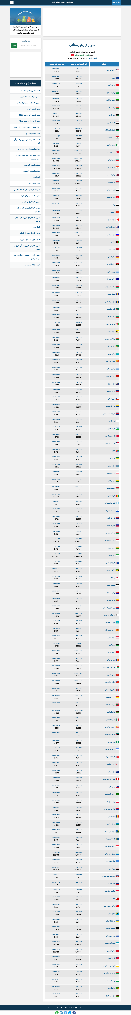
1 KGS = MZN (56, 733)
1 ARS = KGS (78, 270)
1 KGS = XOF (56, 971)
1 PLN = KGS (78, 800)
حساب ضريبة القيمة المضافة (29, 91)
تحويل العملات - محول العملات (28, 103)
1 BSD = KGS (78, 352)
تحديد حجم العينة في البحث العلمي (27, 190)
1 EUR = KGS (78, 76)
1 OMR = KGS (78, 106)
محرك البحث (25, 41)
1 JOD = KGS (78, 113)
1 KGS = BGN (56, 315)
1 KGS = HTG (56, 524)
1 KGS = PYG (56, 807)
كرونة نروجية (111, 757)
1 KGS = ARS (56, 270)
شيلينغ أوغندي (111, 928)
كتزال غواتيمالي (110, 503)
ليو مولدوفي (111, 660)
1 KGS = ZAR (56, 979)
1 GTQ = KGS (78, 501)
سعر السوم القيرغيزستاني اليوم (62, 2)
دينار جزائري (111, 145)
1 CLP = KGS (78, 397)
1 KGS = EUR (56, 76)
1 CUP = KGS (78, 419)
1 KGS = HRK (56, 516)
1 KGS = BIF (56, 322)
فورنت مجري (111, 533)
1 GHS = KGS (78, 479)
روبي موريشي (111, 697)
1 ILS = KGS (78, 128)
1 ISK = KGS (78, 561)
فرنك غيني (112, 495)
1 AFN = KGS (78, 240)
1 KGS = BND (56, 330)
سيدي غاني (112, 481)
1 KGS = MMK (56, 680)
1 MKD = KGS (78, 673)
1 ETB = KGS (78, 456)
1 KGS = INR (56, 546)
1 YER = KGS (78, 203)
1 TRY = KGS (78, 83)
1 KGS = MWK (56, 710)
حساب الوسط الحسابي (31, 171)
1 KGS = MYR (56, 725)
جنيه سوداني (111, 190)
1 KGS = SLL (56, 852)
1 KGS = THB (56, 882)
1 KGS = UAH (56, 919)
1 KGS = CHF (56, 389)
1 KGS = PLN (56, 800)
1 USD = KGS (78, 68)
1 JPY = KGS (78, 576)
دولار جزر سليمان (109, 831)
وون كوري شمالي (109, 607)
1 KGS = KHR (56, 591)
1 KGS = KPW (56, 606)
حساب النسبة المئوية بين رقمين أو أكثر (27, 141)
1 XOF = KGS (78, 971)
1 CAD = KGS (78, 218)
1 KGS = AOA (56, 262)
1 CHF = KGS (78, 389)
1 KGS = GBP (56, 225)
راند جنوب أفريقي (109, 980)
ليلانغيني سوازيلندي (109, 876)
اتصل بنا (50, 1007)
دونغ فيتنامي (111, 951)
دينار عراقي (111, 137)
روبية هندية (112, 548)
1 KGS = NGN (56, 740)
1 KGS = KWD (56, 158)
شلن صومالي (111, 861)
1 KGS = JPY (56, 576)
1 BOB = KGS (78, 337)
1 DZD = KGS (78, 143)
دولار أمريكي (111, 70)
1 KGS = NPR (56, 762)
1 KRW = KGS (78, 613)
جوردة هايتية (111, 525)
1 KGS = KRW (56, 613)
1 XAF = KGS (78, 964)
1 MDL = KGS (78, 658)
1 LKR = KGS (78, 628)
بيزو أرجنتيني (111, 272)
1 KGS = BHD (56, 151)
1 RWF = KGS (78, 822)
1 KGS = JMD (56, 568)
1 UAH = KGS (78, 919)
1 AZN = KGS (78, 285)
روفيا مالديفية (111, 704)
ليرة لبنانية (112, 167)
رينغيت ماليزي (110, 727)
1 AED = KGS (78, 98)
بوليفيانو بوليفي (110, 339)
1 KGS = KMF (56, 598)
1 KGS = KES (56, 583)
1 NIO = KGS (78, 747)
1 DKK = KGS (78, 434)
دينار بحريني (111, 152)
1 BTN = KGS (78, 359)
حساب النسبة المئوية (32, 133)
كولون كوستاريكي (109, 413)
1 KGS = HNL (56, 509)
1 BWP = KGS (78, 367)
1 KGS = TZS (56, 912)
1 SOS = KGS (78, 859)
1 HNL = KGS (78, 509)
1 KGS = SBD (56, 830)
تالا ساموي (112, 958)
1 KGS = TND (56, 195)
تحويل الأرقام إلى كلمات (31, 202)
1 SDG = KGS (78, 188)
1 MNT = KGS (78, 688)
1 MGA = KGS (78, 665)
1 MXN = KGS (78, 718)
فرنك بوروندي (111, 324)
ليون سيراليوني (110, 854)
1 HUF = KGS (78, 531)
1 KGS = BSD (56, 352)
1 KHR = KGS (78, 591)
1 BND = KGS (78, 330)
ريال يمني (112, 204)
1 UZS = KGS (78, 942)
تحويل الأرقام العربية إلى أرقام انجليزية (28, 209)
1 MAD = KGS (78, 651)
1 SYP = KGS (78, 180)
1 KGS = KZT (56, 621)
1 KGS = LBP (56, 165)
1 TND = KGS (78, 195)
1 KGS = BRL (56, 345)
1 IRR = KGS (78, 553)
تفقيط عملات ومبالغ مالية (30, 196)
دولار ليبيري (111, 637)
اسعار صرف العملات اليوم (30, 97)
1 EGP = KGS (78, 121)
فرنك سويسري (110, 391)
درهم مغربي (111, 652)
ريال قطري (111, 175)
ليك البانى (112, 249)
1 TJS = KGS (78, 889)
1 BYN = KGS (78, 374)
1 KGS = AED (56, 98)
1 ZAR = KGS (78, 979)
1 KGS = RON (56, 815)
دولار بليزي (112, 383)
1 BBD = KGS (78, 300)
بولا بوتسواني (111, 369)
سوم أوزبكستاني (110, 943)
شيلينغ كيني (111, 585)
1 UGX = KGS (78, 927)
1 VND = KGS (78, 949)
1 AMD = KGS (78, 255)
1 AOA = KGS (78, 262)
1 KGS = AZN (56, 285)
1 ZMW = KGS (78, 986)
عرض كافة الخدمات (32, 265)
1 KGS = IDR (56, 539)
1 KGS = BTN (56, 359)
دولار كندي (112, 219)
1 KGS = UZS (56, 942)
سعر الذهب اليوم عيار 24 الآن (29, 121)
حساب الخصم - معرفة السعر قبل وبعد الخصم (27, 157)
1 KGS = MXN (56, 718)
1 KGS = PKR (56, 792)
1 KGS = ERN (56, 449)
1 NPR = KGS (78, 762)
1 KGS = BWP (56, 367)
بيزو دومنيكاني (110, 443)
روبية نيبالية (111, 764)
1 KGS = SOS (56, 859)
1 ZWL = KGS (78, 994)
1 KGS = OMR (56, 106)
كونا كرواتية (111, 518)
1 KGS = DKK (56, 434)
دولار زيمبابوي (111, 995)
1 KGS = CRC (56, 412)
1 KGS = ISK (56, 561)
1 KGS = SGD (56, 845)
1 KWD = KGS (78, 158)
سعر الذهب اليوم (33, 109)
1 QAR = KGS (78, 173)
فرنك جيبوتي (111, 428)
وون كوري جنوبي (110, 615)
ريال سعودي (111, 92)
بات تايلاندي (111, 883)
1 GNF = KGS (78, 494)
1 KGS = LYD (56, 643)
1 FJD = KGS (78, 464)
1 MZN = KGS (78, 733)
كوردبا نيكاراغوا (110, 749)
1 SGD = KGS (78, 845)
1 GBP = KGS (78, 225)
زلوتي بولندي (111, 801)
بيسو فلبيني (111, 787)
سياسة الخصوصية (77, 1007)
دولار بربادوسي (110, 301)
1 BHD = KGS (78, 151)
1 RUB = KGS (78, 233)
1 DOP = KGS (78, 442)
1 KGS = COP (56, 404)
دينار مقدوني (111, 675)
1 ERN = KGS (78, 449)
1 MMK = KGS (78, 680)
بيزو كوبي (112, 421)
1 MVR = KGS (78, 703)
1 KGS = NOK (56, 755)
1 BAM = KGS (78, 292)
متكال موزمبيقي (110, 734)
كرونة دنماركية (110, 436)
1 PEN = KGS (78, 777)
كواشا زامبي (111, 988)
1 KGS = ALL (56, 248)
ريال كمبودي (111, 593)
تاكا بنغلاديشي (111, 309)
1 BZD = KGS (78, 382)
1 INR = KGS (78, 546)
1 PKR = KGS (78, 792)
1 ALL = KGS (78, 248)
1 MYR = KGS (78, 725)
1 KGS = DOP (56, 442)
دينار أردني (112, 115)
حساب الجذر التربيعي (32, 165)
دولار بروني (112, 331)
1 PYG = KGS (78, 807)
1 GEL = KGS (78, 471)
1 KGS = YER (56, 203)
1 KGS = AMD (56, 255)
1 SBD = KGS (78, 830)
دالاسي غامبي (111, 488)
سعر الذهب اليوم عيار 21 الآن (29, 115)
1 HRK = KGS (78, 516)
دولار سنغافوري (110, 846)
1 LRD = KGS (78, 636)
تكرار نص (36, 227)
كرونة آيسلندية (110, 563)
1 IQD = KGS (78, 136)
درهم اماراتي (111, 100)
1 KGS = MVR (56, 703)
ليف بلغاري (112, 316)
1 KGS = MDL (56, 658)
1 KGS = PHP (56, 785)
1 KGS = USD (56, 68)
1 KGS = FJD (56, 464)
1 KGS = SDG (56, 188)
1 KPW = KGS (78, 606)
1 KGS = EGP (56, 121)
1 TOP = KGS (78, 897)
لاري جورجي (111, 473)
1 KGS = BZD (56, 382)
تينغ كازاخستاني (110, 622)
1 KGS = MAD (56, 651)
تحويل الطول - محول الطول (29, 233)
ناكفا (114, 451)
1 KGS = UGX (56, 927)
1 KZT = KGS (78, 621)
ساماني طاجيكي (110, 891)
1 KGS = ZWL (56, 994)
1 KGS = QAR (56, 173)
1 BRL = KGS (78, 345)
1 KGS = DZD (56, 143)
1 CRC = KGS (78, 412)
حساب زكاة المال (33, 183)
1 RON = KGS (78, 815)
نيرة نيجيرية (111, 742)
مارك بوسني (111, 294)
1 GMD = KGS (78, 486)
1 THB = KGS (78, 882)
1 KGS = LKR (56, 628)
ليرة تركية (112, 85)
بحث (14, 45)
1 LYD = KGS (78, 643)
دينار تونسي (111, 197)
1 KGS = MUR (56, 695)
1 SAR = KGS (78, 91)
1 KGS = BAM (56, 292)
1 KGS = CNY (56, 210)
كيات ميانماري (110, 682)
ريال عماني (112, 107)
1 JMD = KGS (78, 568)
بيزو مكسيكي (111, 719)
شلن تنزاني (112, 913)
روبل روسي (111, 234)
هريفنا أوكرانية (111, 921)
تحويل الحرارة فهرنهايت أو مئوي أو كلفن (27, 247)
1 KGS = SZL (56, 874)
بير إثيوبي (112, 458)
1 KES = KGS (78, 583)
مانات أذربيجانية (110, 287)
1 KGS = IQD (56, 136)
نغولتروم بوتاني (110, 361)
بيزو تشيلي (112, 398)
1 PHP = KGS (78, 785)
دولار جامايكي (111, 570)
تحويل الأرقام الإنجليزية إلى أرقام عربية (27, 219)
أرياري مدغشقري (109, 667)
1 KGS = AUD (56, 277)
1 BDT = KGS (78, 307)
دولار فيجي (112, 466)
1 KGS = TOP (56, 897)
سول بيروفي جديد (109, 779)
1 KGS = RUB (56, 233)
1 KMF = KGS (78, 598)
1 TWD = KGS (78, 904)
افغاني (113, 242)
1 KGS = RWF (56, 822)
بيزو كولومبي (111, 406)
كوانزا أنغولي (111, 264)
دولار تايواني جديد (110, 906)
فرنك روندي (111, 824)
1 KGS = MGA (56, 665)
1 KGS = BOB (56, 337)
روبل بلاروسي (111, 376)
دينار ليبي (112, 645)
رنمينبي (113, 212)
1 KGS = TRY (56, 83)
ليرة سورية (112, 182)
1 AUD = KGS (78, 277)
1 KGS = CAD (56, 218)
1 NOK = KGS (78, 755)
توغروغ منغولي (110, 689)
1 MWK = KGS (78, 710)
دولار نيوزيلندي (110, 772)
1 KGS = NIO (56, 747)
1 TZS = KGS (78, 912)
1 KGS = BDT (56, 307)
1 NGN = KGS (78, 740)
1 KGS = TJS (56, 889)
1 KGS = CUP (56, 419)
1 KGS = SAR (56, 91)
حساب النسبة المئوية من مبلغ (29, 149)
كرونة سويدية (111, 839)
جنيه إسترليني (111, 227)
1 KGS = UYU (56, 934)
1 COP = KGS (78, 404)
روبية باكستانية (110, 794)
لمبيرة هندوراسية (110, 510)
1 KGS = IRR (56, 553)
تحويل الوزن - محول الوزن (30, 239)
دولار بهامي (112, 354)
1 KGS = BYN (56, 374)
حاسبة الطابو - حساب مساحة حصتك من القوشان (26, 257)
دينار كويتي (112, 160)
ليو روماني (112, 816)
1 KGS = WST (56, 956)
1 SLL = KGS (78, 852)
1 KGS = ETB (56, 456)
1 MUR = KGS (78, 695)
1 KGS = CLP (56, 397)
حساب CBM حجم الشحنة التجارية (27, 127)
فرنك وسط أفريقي (109, 966)
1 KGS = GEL (56, 471)
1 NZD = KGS (78, 770)
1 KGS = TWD (56, 904)
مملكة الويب (116, 2)
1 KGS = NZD (56, 770)
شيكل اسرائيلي (110, 130)
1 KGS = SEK (56, 837)
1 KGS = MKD (56, 673)
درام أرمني (112, 257)
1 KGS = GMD (56, 486)
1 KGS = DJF (56, 427)
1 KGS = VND (56, 949)
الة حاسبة (36, 177)
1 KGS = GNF (56, 494)
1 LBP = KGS (78, 165)
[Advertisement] (82, 22)
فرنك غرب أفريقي (109, 973)
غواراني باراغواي (110, 809)
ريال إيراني (112, 555)
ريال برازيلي (111, 346)
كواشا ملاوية (111, 712)
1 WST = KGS (78, 956)
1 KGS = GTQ (56, 501)
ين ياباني (113, 578)
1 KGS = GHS (56, 479)
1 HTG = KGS (78, 524)
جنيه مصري (111, 122)
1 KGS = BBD (56, 300)
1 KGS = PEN (56, 777)
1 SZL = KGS (78, 874)
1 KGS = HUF (56, 531)
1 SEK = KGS (78, 837)
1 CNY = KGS (78, 210)
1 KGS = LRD (56, 636)
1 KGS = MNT (56, 688)
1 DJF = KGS (78, 427)
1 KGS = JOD (56, 113)
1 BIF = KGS (78, 322)
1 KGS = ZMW (56, 986)
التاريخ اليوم (93, 58)
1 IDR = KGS (78, 539)
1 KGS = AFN (56, 240)
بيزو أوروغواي (111, 936)
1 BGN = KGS (78, 315)
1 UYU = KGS (78, 934)
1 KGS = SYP (56, 180)
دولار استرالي (111, 279)
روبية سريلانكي (110, 630)
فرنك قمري (111, 600)
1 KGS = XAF (56, 964)
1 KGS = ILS (56, 128)
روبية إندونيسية (110, 540)
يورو (114, 78)
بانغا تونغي (112, 898)
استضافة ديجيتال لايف (62, 1007)
